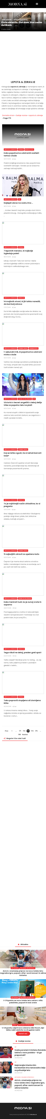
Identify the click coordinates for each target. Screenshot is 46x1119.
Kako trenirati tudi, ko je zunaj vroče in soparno (22, 603)
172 (24, 731)
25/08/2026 (18, 1058)
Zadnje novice (21, 115)
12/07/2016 (7, 459)
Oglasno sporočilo (27, 968)
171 (20, 731)
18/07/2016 (7, 206)
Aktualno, (18, 1077)
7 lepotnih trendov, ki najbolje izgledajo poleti (18, 252)
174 (32, 731)
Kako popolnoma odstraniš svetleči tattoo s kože (21, 154)
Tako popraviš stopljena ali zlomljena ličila (22, 701)
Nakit (15, 1025)
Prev (6, 731)
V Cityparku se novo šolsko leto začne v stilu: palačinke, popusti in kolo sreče (23, 1001)
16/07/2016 (7, 358)
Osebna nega (22, 348)
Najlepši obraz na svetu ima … (18, 203)
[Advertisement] (23, 55)
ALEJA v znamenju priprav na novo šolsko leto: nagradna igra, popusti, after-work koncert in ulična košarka (23, 973)
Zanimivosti (33, 348)
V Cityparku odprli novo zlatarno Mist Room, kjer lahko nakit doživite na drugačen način (23, 1029)
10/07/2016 (7, 557)
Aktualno (14, 968)
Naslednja (25, 734)
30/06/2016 (8, 706)
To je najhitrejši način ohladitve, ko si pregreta (22, 505)
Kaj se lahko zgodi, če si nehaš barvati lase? (22, 454)
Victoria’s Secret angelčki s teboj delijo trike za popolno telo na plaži (23, 403)
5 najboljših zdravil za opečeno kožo (21, 554)
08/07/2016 (8, 608)
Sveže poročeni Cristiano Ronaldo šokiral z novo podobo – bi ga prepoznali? (30, 1052)
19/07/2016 (7, 159)
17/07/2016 (7, 307)
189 (19, 734)
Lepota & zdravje (36, 115)
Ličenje (20, 149)
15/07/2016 (7, 408)
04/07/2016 (8, 656)
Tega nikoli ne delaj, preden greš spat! (23, 652)
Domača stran (8, 115)
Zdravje (21, 298)
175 (36, 731)
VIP (19, 199)
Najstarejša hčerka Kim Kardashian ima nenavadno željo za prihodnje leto (30, 1068)
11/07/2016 (7, 509)
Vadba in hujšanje (24, 399)
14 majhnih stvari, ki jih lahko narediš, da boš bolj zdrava (22, 302)
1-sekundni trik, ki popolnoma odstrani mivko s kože (23, 353)
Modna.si (33, 1114)
